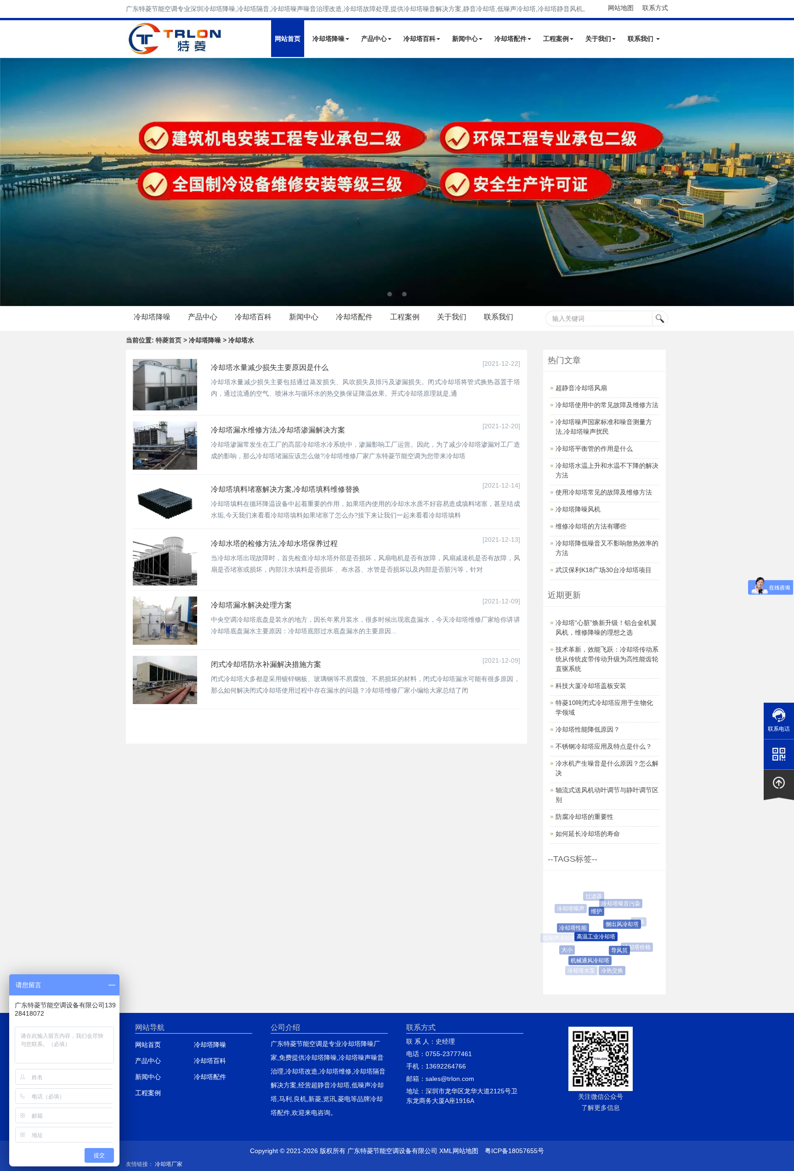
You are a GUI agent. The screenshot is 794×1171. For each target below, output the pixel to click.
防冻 (635, 922)
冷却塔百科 (419, 38)
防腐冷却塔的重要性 (584, 816)
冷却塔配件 (510, 38)
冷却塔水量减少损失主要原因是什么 (270, 367)
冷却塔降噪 (328, 38)
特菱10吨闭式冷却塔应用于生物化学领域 (604, 707)
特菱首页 (168, 340)
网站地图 (621, 7)
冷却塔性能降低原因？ (588, 729)
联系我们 (641, 38)
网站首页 (288, 38)
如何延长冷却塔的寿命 (588, 833)
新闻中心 (465, 38)
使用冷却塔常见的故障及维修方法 (604, 492)
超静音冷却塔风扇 (581, 388)
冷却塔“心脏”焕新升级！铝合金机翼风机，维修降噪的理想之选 (606, 627)
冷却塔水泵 (580, 970)
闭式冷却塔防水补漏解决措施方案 (266, 664)
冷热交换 (607, 970)
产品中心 (374, 38)
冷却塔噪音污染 (615, 903)
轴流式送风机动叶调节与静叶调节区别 (607, 794)
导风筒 (610, 950)
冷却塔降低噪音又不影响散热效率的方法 (607, 548)
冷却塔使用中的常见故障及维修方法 (607, 405)
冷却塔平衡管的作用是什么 (594, 448)
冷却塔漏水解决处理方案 (251, 605)
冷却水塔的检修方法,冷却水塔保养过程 (274, 543)
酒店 (629, 964)
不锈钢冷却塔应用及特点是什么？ (604, 746)
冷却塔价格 (633, 947)
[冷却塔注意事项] (397, 182)
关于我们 (598, 38)
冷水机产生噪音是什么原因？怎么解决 (607, 768)
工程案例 (556, 38)
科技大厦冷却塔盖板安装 (591, 685)
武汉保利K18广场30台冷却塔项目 (604, 570)
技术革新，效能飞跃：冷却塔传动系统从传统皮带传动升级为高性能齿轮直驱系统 (607, 659)
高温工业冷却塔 (586, 936)
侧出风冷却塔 (613, 924)
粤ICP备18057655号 (514, 1150)
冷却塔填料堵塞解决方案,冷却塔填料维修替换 (285, 489)
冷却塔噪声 (569, 908)
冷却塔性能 (566, 928)
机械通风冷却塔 (583, 960)
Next (9, 182)
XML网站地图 (458, 1150)
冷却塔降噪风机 (578, 509)
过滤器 (591, 896)
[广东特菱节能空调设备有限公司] (176, 49)
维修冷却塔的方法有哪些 (591, 526)
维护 (588, 911)
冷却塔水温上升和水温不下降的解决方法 (607, 470)
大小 (563, 950)
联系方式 (655, 7)
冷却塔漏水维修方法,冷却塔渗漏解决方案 (278, 430)
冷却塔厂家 (168, 1164)
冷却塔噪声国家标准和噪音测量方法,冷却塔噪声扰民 (604, 426)
